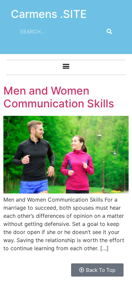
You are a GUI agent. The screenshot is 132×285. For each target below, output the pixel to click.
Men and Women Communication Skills (58, 97)
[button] (66, 65)
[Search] (109, 31)
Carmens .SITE (49, 14)
